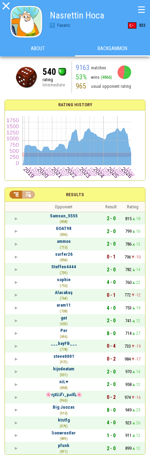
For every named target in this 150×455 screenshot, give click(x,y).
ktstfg (64, 420)
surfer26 (64, 254)
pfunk (63, 445)
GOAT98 (64, 228)
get (64, 318)
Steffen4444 (63, 266)
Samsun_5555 (64, 215)
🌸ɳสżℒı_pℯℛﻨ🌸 (64, 394)
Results (75, 194)
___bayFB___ (64, 343)
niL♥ (63, 381)
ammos (64, 241)
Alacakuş (64, 292)
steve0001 (63, 356)
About (38, 48)
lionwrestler (64, 432)
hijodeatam (63, 368)
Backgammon (112, 48)
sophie (63, 279)
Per (63, 330)
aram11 (64, 305)
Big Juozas (64, 407)
